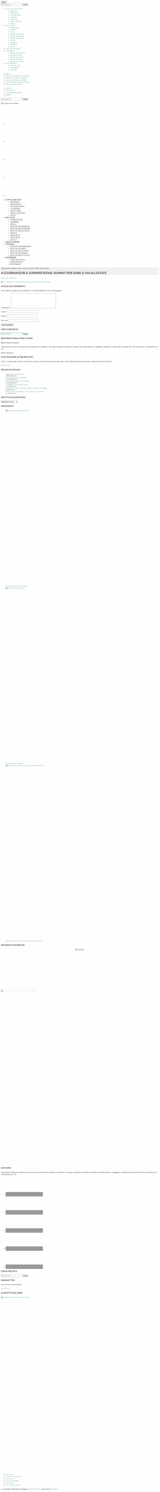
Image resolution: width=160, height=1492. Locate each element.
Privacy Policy (34, 1489)
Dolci (12, 23)
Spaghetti (13, 42)
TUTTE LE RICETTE (14, 9)
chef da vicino (15, 66)
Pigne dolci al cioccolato (15, 374)
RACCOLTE (11, 26)
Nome (4, 312)
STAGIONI (10, 51)
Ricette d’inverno (16, 59)
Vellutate (13, 44)
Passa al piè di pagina (13, 84)
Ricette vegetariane (17, 36)
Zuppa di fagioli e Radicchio (16, 378)
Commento (6, 308)
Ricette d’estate (16, 55)
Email (4, 316)
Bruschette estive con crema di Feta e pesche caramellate (26, 388)
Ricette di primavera (17, 53)
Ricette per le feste (17, 38)
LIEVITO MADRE (13, 49)
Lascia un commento (8, 278)
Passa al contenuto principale (16, 80)
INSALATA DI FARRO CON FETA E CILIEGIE (25, 392)
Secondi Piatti (15, 15)
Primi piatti (14, 13)
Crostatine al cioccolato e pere (17, 385)
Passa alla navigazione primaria (17, 76)
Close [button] (4, 2)
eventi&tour (14, 68)
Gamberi (13, 30)
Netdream (54, 1489)
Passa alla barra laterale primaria (17, 82)
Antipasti (13, 11)
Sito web (4, 320)
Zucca (12, 47)
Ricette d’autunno (16, 57)
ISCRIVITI (5, 365)
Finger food (14, 28)
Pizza (12, 32)
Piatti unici (14, 19)
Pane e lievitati (15, 21)
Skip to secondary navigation (16, 78)
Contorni (13, 17)
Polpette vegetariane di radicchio (18, 381)
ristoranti (13, 70)
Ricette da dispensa (17, 34)
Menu (8, 74)
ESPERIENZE (11, 63)
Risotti (12, 40)
